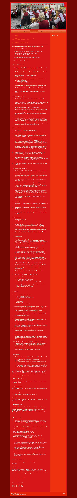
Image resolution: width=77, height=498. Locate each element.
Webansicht (64, 493)
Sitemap (18, 493)
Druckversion (14, 493)
